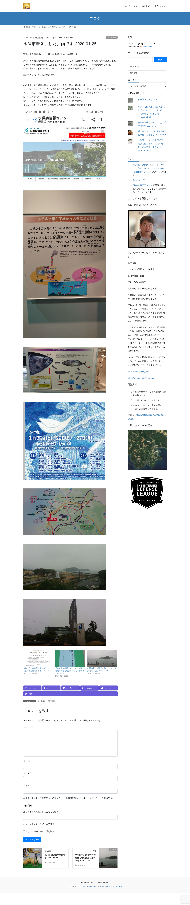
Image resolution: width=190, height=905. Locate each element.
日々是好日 (112, 37)
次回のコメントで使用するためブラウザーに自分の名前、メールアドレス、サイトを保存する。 (69, 798)
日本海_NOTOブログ (142, 185)
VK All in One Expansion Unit (112, 886)
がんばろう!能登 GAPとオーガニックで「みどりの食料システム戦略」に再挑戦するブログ (150, 168)
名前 (26, 761)
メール (27, 773)
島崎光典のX (139, 180)
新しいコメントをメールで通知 (39, 824)
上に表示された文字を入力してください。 (43, 812)
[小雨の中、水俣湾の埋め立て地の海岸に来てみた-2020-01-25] (102, 658)
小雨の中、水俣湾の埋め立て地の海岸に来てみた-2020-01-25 (85, 858)
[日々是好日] (32, 858)
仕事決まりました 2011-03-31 (151, 99)
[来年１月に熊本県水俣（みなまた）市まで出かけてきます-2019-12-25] (38, 658)
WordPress (81, 886)
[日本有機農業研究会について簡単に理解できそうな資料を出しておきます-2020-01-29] (70, 658)
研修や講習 (51, 701)
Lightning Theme (94, 886)
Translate (148, 47)
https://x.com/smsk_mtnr (139, 371)
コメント (28, 727)
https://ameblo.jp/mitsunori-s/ (141, 378)
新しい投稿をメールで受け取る (39, 831)
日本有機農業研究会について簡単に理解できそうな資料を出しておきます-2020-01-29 (69, 670)
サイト (26, 785)
